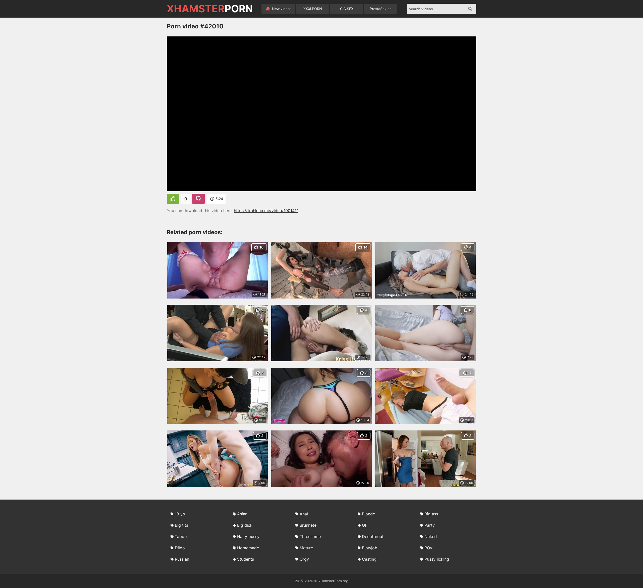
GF (364, 525)
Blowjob (369, 547)
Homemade (248, 547)
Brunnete (308, 525)
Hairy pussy (248, 536)
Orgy (304, 559)
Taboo (181, 536)
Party (429, 525)
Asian (242, 513)
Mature (306, 547)
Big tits (181, 525)
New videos (281, 9)
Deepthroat (373, 536)
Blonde (368, 513)
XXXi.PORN (312, 9)
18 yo (180, 513)
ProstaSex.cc (381, 9)
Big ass (431, 513)
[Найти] (470, 9)
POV (428, 547)
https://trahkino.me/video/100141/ (266, 210)
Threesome (310, 536)
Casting (369, 559)
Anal (304, 513)
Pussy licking (436, 559)
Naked (430, 536)
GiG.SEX (346, 9)
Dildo (180, 547)
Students (245, 559)
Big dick (244, 525)
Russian (182, 559)
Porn (210, 8)
